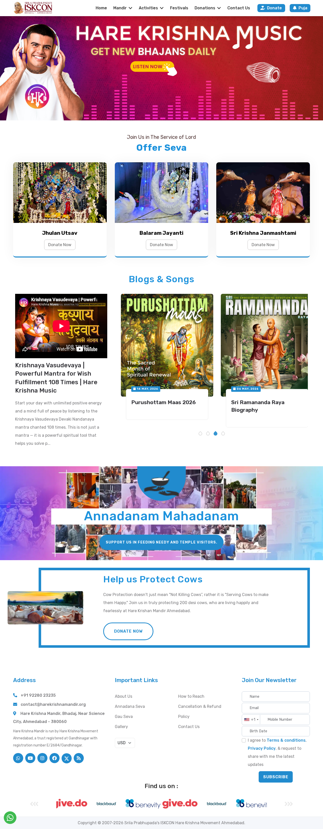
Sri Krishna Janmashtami (263, 233)
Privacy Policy (262, 748)
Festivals (179, 8)
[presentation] (34, 804)
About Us (123, 696)
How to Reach (191, 696)
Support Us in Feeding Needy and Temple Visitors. (161, 542)
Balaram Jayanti (161, 233)
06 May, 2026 (242, 389)
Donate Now (59, 244)
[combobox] (251, 719)
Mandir (120, 8)
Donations (205, 8)
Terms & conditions (286, 740)
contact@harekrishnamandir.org (53, 704)
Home (101, 8)
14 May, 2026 (142, 389)
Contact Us (238, 8)
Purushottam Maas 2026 (158, 402)
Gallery (121, 726)
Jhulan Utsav (59, 233)
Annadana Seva (130, 706)
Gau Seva (124, 716)
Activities (148, 8)
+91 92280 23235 (38, 695)
